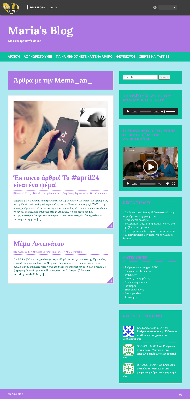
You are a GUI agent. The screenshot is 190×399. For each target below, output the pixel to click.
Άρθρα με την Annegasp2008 (141, 267)
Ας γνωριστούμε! (38, 56)
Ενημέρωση (68, 193)
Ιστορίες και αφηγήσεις (137, 278)
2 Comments (75, 251)
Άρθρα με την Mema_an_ (49, 193)
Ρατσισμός (130, 285)
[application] (150, 111)
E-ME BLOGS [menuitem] (37, 7)
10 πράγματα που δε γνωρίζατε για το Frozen (150, 231)
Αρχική (14, 56)
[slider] (171, 111)
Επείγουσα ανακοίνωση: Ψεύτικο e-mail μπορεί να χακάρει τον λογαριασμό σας (150, 335)
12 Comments (100, 193)
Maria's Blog (40, 30)
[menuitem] (11, 7)
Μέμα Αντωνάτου (39, 243)
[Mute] (163, 111)
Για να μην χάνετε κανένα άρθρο (84, 56)
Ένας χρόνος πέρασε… (137, 220)
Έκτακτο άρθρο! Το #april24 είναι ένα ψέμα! (56, 181)
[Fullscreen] (173, 183)
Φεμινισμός (125, 56)
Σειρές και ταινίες (154, 56)
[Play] (128, 111)
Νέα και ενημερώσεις (136, 282)
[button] (150, 167)
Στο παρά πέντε (133, 293)
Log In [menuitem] (53, 7)
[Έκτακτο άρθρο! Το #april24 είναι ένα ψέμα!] (61, 135)
